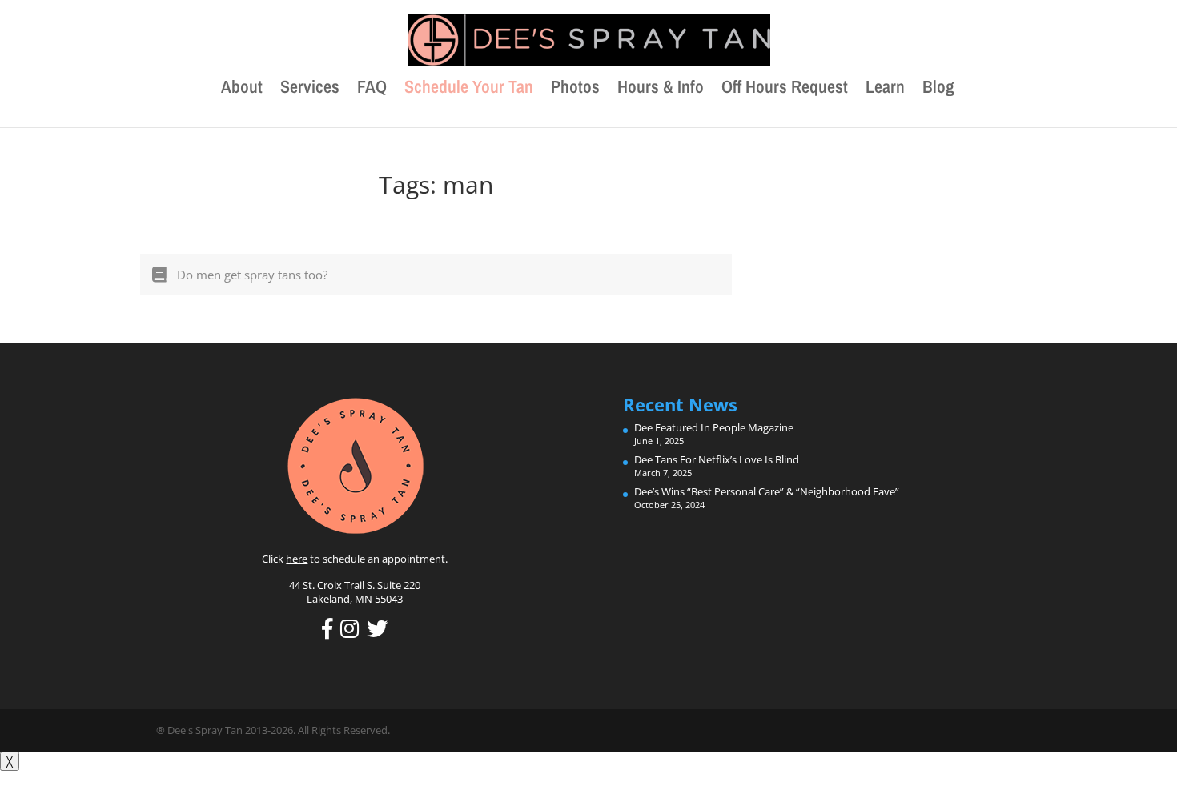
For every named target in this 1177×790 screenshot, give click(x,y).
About (242, 89)
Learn (885, 89)
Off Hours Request (784, 89)
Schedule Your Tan (468, 89)
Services (309, 89)
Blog (938, 89)
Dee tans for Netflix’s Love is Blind (716, 459)
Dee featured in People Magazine (713, 427)
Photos (575, 89)
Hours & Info (660, 89)
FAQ (372, 89)
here (296, 558)
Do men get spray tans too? (252, 275)
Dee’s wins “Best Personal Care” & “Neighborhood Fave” (766, 491)
